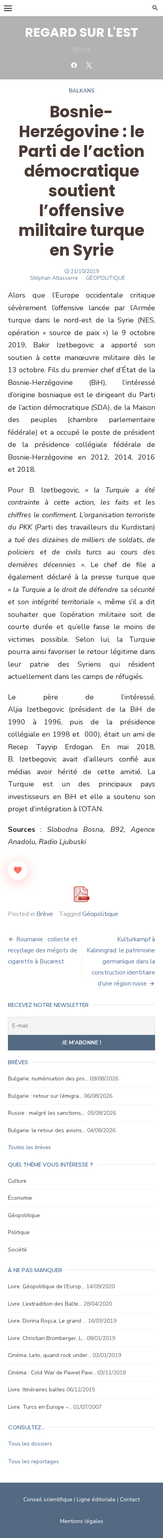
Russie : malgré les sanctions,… (47, 1113)
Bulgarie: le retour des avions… (46, 1130)
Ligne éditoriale (96, 1499)
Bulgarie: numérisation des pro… (48, 1078)
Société (17, 1249)
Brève (44, 914)
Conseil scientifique (47, 1499)
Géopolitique (100, 914)
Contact (130, 1499)
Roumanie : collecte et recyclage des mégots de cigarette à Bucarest (43, 950)
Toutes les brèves (29, 1147)
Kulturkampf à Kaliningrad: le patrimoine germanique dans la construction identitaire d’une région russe (121, 961)
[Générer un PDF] (81, 894)
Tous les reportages (33, 1461)
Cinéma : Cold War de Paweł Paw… (52, 1372)
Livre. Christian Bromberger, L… (46, 1338)
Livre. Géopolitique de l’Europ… (46, 1286)
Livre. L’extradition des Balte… (45, 1304)
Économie (20, 1198)
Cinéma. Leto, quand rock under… (49, 1355)
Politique (19, 1232)
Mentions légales (81, 1521)
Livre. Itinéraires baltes (36, 1389)
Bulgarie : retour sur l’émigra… (45, 1096)
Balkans (82, 90)
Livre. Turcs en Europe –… (40, 1407)
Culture (17, 1181)
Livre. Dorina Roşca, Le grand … (47, 1321)
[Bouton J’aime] (18, 870)
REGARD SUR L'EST (81, 32)
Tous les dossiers (30, 1444)
